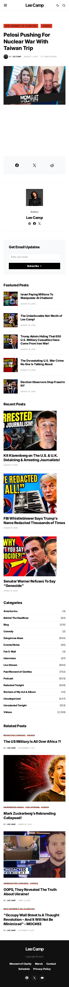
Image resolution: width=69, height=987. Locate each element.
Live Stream (10, 664)
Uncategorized (12, 698)
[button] (5, 5)
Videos (46, 26)
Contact (51, 963)
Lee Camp (34, 5)
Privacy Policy (42, 968)
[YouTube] (42, 977)
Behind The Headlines (16, 617)
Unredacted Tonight (15, 705)
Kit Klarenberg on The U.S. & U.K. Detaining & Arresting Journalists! (32, 457)
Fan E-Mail (10, 651)
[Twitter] (34, 977)
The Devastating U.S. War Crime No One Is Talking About (42, 362)
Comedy (8, 631)
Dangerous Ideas (13, 638)
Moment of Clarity (20, 963)
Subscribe (33, 265)
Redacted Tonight (14, 685)
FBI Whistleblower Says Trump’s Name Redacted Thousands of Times (34, 520)
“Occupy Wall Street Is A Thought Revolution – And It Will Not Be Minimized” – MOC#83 (31, 919)
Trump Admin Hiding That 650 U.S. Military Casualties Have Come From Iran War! (41, 340)
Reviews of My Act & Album (20, 691)
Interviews (10, 658)
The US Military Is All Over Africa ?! (32, 741)
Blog (6, 624)
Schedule (24, 968)
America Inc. (11, 611)
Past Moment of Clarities (20, 26)
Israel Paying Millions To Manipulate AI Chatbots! (37, 296)
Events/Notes (12, 644)
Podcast (8, 678)
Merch (39, 963)
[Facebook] (27, 977)
